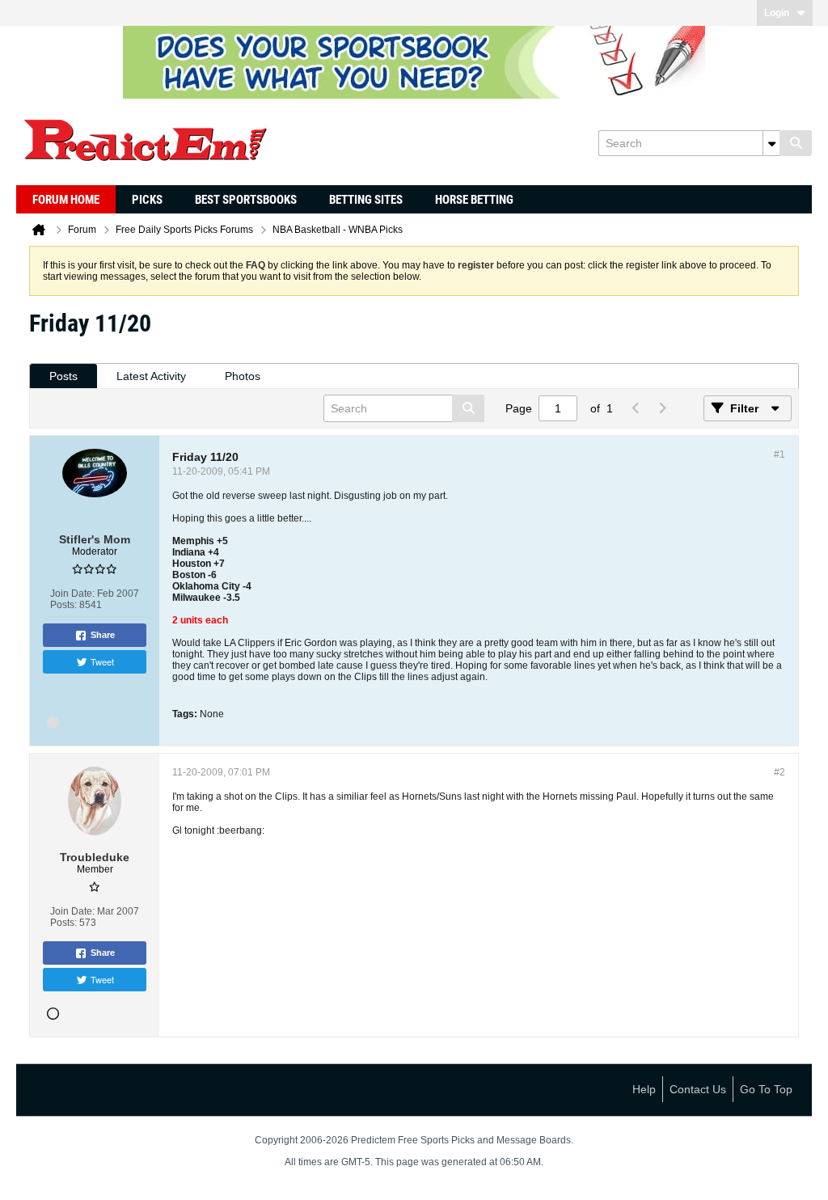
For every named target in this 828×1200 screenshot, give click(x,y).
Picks (147, 199)
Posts (63, 376)
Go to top (766, 1089)
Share (103, 635)
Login (776, 13)
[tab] (63, 376)
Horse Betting (474, 199)
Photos (242, 376)
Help (644, 1089)
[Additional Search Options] (771, 143)
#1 (779, 454)
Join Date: (72, 593)
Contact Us (698, 1089)
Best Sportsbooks (246, 199)
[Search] (795, 143)
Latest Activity (151, 376)
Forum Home (65, 199)
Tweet (102, 661)
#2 (779, 772)
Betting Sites (366, 199)
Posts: (63, 605)
